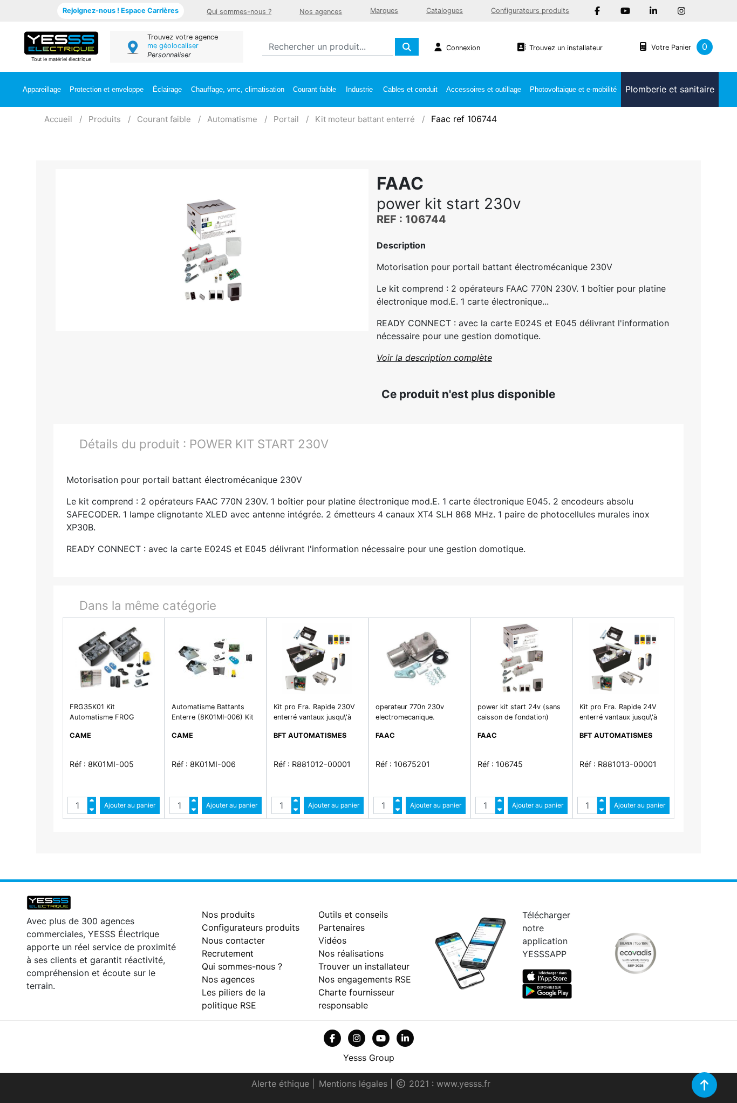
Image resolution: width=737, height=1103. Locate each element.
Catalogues (444, 10)
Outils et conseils (353, 914)
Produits (104, 119)
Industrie (359, 89)
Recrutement (228, 953)
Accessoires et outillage (483, 89)
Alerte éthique (281, 1083)
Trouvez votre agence (182, 37)
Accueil (58, 119)
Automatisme (232, 119)
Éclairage (167, 89)
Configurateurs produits (530, 10)
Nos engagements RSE (364, 979)
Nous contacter (233, 940)
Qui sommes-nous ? (239, 12)
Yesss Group (368, 1057)
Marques (384, 10)
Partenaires (341, 927)
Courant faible (314, 89)
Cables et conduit (410, 89)
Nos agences (320, 12)
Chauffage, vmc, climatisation (237, 89)
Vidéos (332, 940)
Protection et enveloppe (107, 89)
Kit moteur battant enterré (365, 119)
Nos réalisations (351, 953)
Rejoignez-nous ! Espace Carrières (121, 10)
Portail (286, 119)
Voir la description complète (434, 357)
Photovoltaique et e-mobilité (573, 89)
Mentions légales (354, 1083)
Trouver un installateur (364, 966)
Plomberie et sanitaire (669, 89)
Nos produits (228, 914)
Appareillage (42, 89)
